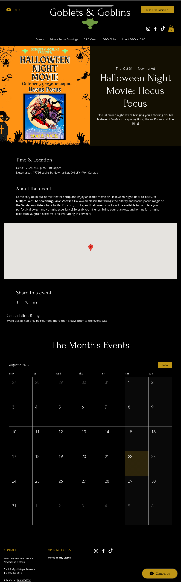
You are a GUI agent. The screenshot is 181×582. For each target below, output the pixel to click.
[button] (171, 28)
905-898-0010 (15, 572)
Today (165, 364)
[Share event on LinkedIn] (35, 302)
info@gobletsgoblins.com (21, 569)
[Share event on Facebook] (17, 302)
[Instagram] (148, 28)
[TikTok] (162, 28)
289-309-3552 (24, 580)
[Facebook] (155, 28)
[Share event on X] (26, 302)
